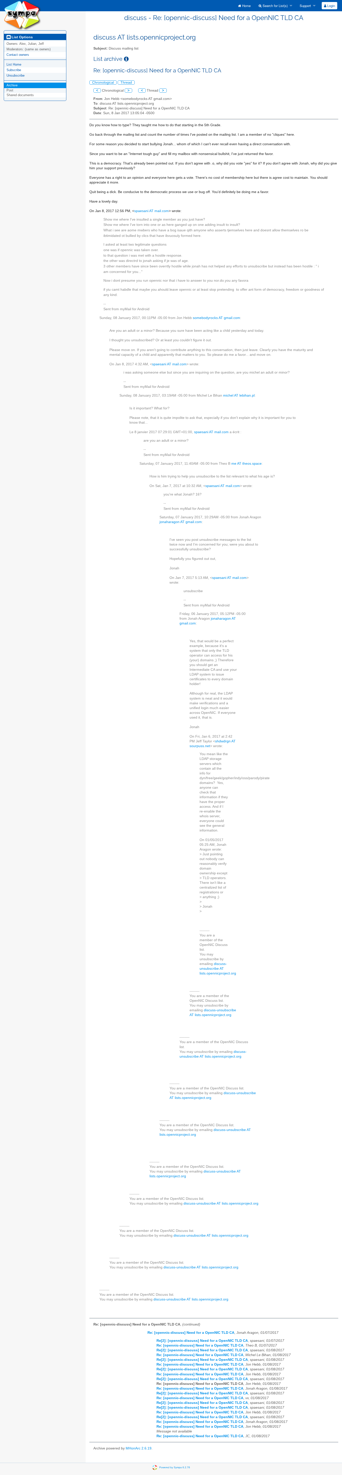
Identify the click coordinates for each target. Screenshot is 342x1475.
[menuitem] (244, 5)
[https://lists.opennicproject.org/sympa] (22, 15)
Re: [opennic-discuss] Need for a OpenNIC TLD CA (190, 1333)
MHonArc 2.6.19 (138, 1448)
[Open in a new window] (126, 59)
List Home (14, 64)
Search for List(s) (275, 5)
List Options (22, 37)
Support (305, 5)
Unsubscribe (16, 75)
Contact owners (18, 55)
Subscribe (14, 70)
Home (246, 5)
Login (330, 5)
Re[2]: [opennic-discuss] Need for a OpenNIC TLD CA (202, 1341)
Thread (126, 82)
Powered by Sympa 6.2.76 (174, 1467)
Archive (12, 85)
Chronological (103, 82)
